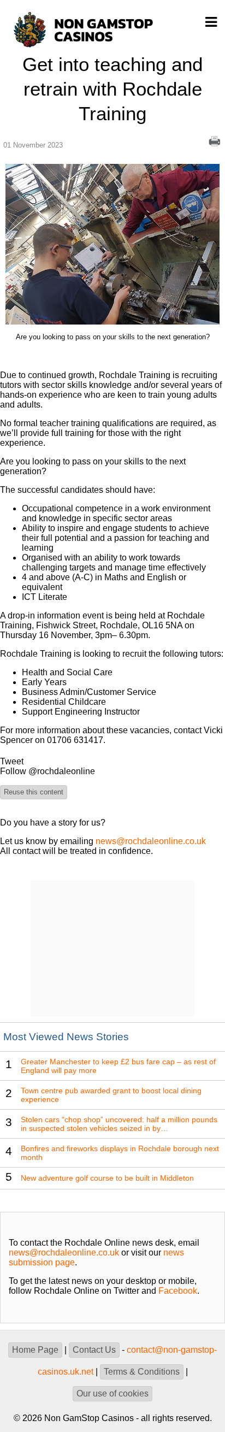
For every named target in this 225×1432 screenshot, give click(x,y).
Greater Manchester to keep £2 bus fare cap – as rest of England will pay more (118, 1066)
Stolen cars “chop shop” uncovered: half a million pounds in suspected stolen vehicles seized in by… (119, 1124)
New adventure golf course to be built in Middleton (107, 1178)
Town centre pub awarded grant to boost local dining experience (111, 1095)
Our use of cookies (112, 1393)
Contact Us (94, 1349)
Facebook (177, 1290)
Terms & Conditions (142, 1371)
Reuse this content (33, 792)
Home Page (35, 1349)
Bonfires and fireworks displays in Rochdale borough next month (120, 1153)
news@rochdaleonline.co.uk (151, 841)
